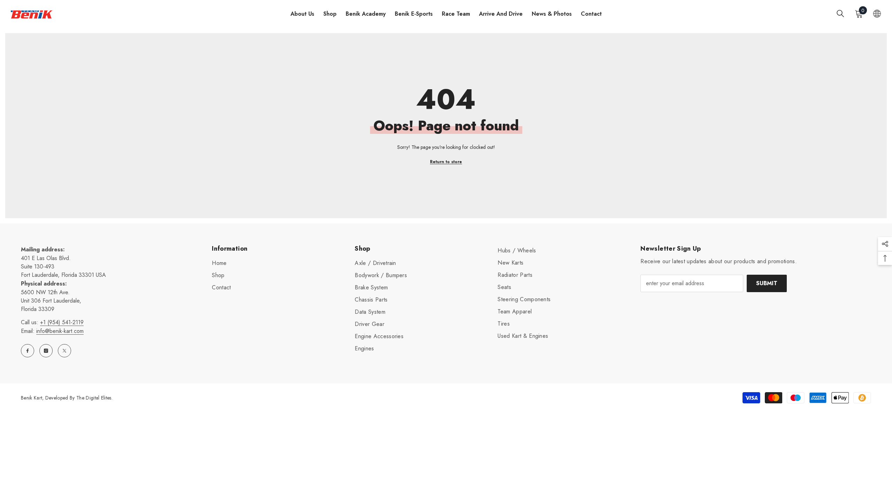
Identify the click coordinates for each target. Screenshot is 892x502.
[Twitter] (64, 350)
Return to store (446, 162)
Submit (766, 283)
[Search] (840, 13)
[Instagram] (46, 350)
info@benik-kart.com (60, 331)
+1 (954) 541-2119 (62, 322)
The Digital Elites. (94, 397)
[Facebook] (27, 350)
